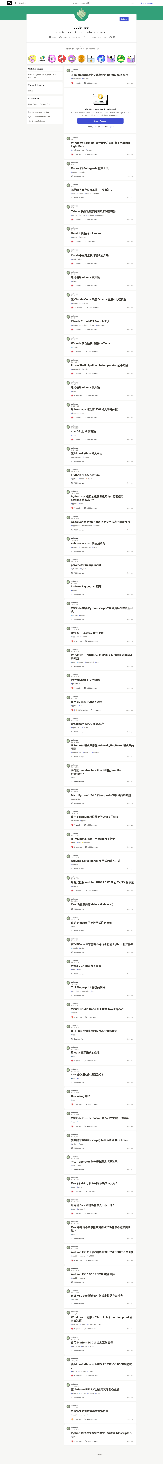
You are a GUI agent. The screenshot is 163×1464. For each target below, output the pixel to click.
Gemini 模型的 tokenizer (86, 233)
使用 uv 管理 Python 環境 (86, 702)
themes (85, 79)
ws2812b (86, 753)
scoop (100, 1324)
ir (80, 753)
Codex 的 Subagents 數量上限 (90, 168)
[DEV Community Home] (9, 3)
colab (73, 259)
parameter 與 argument (86, 565)
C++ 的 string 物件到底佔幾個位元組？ (94, 1183)
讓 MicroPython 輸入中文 (86, 453)
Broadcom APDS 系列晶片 (87, 723)
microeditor (76, 79)
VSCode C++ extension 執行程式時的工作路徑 (100, 1118)
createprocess (84, 547)
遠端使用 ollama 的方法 (85, 277)
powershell (75, 369)
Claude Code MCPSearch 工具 (90, 321)
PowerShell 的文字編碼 (85, 679)
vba (73, 970)
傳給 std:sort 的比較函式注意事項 (91, 922)
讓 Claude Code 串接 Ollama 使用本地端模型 (98, 299)
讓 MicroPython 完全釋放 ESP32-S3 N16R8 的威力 (101, 1366)
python (88, 193)
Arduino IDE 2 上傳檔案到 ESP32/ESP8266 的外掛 (102, 1252)
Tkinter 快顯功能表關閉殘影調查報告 (93, 211)
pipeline (85, 369)
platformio (75, 1346)
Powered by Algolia (80, 3)
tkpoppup (99, 215)
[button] (32, 59)
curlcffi (80, 193)
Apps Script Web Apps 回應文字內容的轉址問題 (100, 521)
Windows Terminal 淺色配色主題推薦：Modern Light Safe (100, 144)
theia (97, 1393)
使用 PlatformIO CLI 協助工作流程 (92, 1342)
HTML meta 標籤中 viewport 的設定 (93, 838)
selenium (75, 820)
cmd (97, 662)
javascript (86, 843)
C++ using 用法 (80, 1096)
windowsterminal (77, 150)
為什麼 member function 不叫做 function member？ (96, 772)
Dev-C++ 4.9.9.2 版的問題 (87, 633)
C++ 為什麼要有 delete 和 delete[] (92, 904)
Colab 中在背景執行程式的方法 (90, 255)
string (79, 1187)
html (73, 843)
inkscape (75, 413)
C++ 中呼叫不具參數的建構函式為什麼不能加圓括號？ (100, 1229)
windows (90, 215)
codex (74, 172)
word (79, 970)
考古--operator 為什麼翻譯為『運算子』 (95, 1161)
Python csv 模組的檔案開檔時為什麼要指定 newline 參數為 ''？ (97, 498)
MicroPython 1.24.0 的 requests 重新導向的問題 (101, 795)
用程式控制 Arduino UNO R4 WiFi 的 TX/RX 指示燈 (102, 882)
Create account (147, 3)
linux (80, 259)
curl (92, 991)
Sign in (111, 127)
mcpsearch (100, 325)
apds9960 (75, 728)
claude (85, 325)
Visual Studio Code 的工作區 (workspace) (97, 1009)
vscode (74, 347)
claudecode (76, 303)
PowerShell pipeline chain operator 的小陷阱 (99, 365)
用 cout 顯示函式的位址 (85, 1052)
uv (80, 706)
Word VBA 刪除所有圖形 (86, 965)
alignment (81, 1209)
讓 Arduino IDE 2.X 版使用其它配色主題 (95, 1389)
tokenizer (82, 237)
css (79, 843)
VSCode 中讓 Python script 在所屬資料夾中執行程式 (102, 610)
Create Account (100, 121)
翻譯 (79, 1165)
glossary (74, 569)
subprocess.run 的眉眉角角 (88, 543)
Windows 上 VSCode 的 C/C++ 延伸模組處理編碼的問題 (101, 656)
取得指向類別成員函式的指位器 (89, 1411)
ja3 (77, 991)
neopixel (95, 753)
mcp (92, 325)
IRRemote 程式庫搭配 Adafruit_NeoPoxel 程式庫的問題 (102, 747)
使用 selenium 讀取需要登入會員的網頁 (95, 816)
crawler (95, 193)
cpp (73, 637)
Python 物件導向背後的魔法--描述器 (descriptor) (101, 1433)
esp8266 (90, 1256)
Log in (133, 3)
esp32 (74, 1256)
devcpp (83, 637)
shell (73, 435)
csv (81, 504)
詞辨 (73, 1165)
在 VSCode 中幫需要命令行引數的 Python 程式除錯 (102, 944)
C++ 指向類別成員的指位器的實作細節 (94, 1031)
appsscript (75, 526)
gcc (79, 1078)
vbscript (74, 1324)
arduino (85, 728)
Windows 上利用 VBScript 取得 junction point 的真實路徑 (101, 1319)
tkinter (74, 215)
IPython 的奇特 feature (85, 475)
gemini (74, 237)
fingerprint (85, 991)
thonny (86, 457)
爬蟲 (73, 193)
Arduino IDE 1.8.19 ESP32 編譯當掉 (93, 1274)
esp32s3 (82, 1371)
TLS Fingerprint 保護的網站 (88, 987)
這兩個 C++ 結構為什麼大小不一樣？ (93, 1205)
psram (90, 1371)
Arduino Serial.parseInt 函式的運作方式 (95, 860)
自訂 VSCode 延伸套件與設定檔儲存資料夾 (97, 1295)
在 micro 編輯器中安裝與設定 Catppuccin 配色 (99, 74)
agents (81, 172)
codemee (74, 69)
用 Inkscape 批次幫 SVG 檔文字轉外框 (94, 409)
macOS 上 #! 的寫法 (83, 431)
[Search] (16, 3)
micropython (76, 457)
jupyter (89, 479)
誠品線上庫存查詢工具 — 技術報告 (91, 189)
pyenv (82, 1324)
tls (72, 991)
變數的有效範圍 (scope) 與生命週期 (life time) (99, 1140)
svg (82, 413)
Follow (124, 19)
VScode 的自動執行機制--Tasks (90, 343)
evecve (95, 547)
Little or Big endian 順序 (86, 586)
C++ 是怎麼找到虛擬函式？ (87, 1074)
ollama (74, 281)
